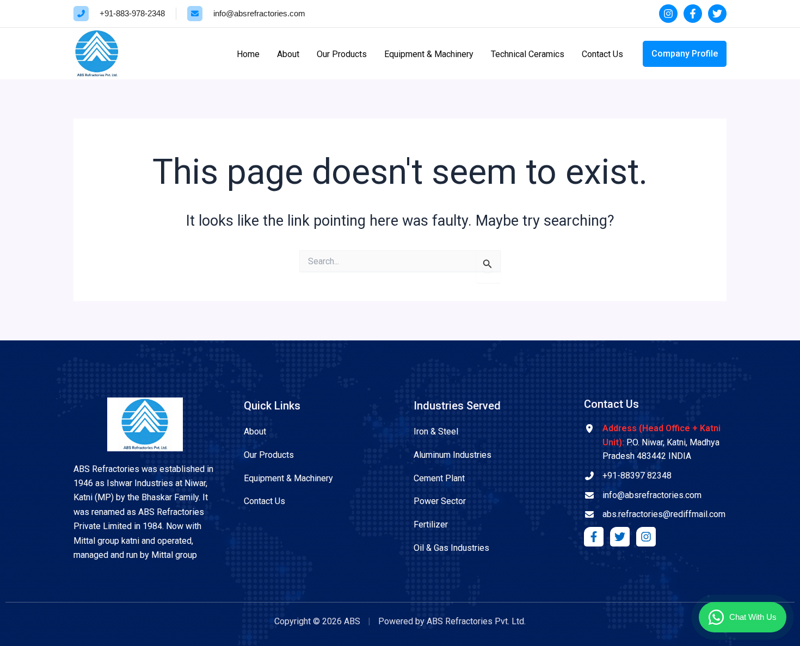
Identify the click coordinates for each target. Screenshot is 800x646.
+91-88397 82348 (637, 475)
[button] (685, 54)
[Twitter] (717, 13)
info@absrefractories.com (259, 13)
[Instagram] (668, 13)
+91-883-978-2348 (132, 13)
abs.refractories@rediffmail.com (663, 514)
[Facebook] (693, 13)
